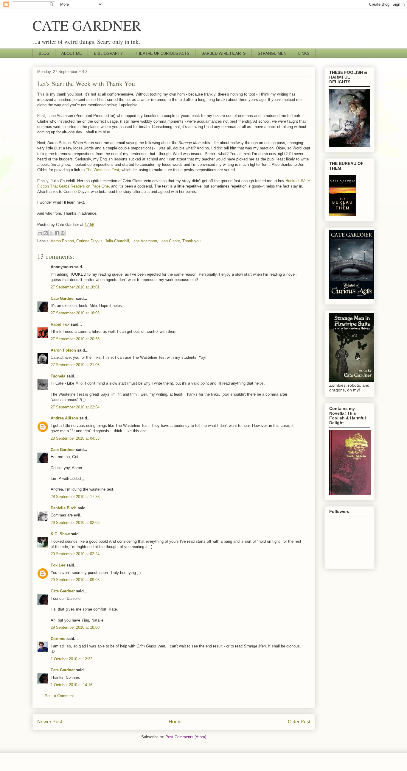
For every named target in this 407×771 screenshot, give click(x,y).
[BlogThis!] (46, 233)
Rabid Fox (60, 324)
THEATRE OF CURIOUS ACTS (162, 53)
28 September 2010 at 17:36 (75, 496)
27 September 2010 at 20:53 (75, 339)
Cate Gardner (63, 298)
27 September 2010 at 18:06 (75, 313)
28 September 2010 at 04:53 (75, 438)
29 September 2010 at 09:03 (75, 580)
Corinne (58, 638)
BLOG (44, 53)
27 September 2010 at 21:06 (75, 365)
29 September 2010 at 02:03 (75, 522)
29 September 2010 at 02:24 (75, 554)
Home (175, 721)
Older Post (299, 721)
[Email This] (40, 233)
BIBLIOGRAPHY (108, 53)
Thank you (191, 241)
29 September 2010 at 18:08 (75, 627)
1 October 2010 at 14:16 (71, 685)
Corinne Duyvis (89, 241)
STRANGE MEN (272, 53)
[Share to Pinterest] (63, 233)
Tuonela (58, 376)
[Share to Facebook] (57, 233)
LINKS (304, 53)
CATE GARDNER (86, 25)
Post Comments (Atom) (185, 737)
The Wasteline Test (102, 170)
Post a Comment (59, 696)
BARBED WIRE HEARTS (223, 53)
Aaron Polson (62, 241)
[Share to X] (51, 233)
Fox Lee (58, 565)
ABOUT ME (71, 53)
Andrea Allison (64, 418)
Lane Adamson (144, 241)
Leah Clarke (169, 241)
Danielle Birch (64, 508)
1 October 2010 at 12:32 (71, 659)
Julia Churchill (117, 241)
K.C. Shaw (60, 534)
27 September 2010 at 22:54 (75, 407)
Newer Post (49, 721)
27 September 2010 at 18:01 (75, 287)
